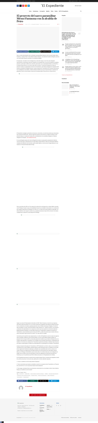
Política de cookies (73, 417)
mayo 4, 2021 (27, 24)
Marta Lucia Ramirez (42, 375)
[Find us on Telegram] (29, 6)
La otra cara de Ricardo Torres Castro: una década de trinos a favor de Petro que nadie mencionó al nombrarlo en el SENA (73, 54)
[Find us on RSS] (26, 6)
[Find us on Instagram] (23, 6)
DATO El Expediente (63, 11)
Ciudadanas (35, 11)
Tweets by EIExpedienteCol (67, 74)
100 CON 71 (22, 373)
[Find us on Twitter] (20, 6)
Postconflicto (49, 406)
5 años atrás (72, 88)
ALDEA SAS (27, 373)
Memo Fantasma (51, 375)
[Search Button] (80, 11)
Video (52, 11)
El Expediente (20, 24)
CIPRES (46, 373)
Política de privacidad (65, 417)
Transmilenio (25, 377)
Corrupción (42, 11)
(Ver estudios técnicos (31, 137)
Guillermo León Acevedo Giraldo (23, 375)
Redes (56, 11)
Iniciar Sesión (78, 5)
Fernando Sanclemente (53, 373)
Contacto (79, 417)
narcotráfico (19, 377)
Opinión (48, 11)
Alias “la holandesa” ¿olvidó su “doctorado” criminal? (74, 86)
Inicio (30, 11)
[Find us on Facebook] (18, 6)
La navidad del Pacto (74, 91)
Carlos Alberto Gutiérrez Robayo (37, 373)
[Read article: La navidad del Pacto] (65, 93)
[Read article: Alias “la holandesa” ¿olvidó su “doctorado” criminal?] (65, 86)
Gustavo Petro (34, 375)
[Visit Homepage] (52, 6)
